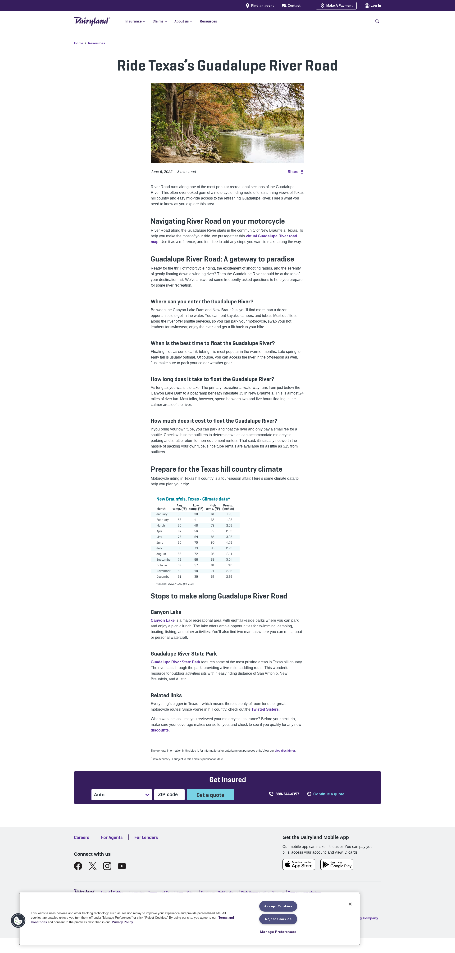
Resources (96, 43)
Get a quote (210, 794)
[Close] (350, 904)
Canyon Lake (163, 620)
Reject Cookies (278, 919)
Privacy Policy (122, 922)
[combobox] (94, 794)
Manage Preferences (278, 932)
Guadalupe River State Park (175, 662)
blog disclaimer (285, 750)
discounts (160, 730)
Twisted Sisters (265, 709)
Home (78, 43)
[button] (139, 21)
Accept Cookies (278, 906)
